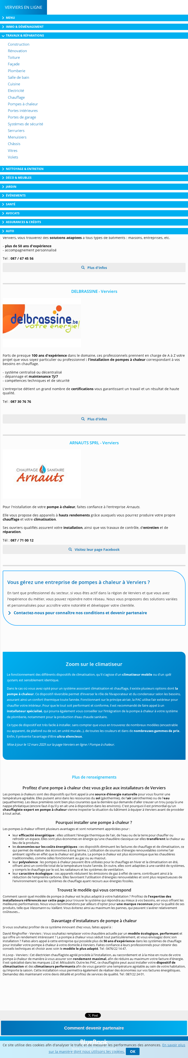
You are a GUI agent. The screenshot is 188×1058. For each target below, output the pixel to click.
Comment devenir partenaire (94, 1028)
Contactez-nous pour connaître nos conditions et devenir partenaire (80, 612)
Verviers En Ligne (23, 7)
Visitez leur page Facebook (97, 549)
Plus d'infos (96, 267)
